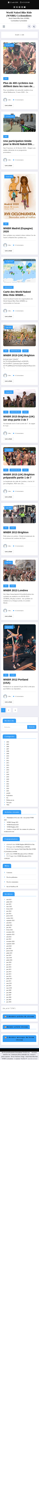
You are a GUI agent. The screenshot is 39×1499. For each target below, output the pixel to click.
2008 (7, 751)
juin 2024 (8, 911)
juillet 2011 (9, 978)
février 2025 (9, 909)
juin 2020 (8, 948)
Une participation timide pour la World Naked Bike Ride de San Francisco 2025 (18, 143)
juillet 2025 (9, 902)
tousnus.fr (32, 1054)
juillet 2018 (9, 960)
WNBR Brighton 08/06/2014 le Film (25, 844)
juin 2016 (8, 967)
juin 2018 (8, 962)
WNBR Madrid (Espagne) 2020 (18, 230)
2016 (7, 770)
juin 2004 (8, 1002)
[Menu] (3, 26)
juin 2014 (8, 971)
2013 (6, 527)
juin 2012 (8, 976)
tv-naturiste (17, 1059)
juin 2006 (8, 997)
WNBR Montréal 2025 (13, 824)
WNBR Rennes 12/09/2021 (23, 847)
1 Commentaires (19, 311)
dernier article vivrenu (17, 1027)
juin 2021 (8, 939)
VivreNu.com (26, 1052)
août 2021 (8, 937)
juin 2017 (8, 964)
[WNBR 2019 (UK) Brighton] (19, 335)
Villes (25, 350)
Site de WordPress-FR (12, 886)
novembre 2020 (10, 941)
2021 (7, 781)
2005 (7, 744)
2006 (7, 746)
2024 (7, 788)
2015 (6, 412)
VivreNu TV (24, 1059)
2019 (6, 350)
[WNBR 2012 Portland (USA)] (19, 647)
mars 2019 (9, 957)
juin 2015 (8, 969)
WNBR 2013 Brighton (15, 532)
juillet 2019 (9, 953)
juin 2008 (8, 992)
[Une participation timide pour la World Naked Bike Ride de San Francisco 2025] (19, 122)
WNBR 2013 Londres (15, 590)
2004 (7, 742)
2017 (7, 772)
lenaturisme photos (16, 1054)
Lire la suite (8, 105)
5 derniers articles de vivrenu (20, 1016)
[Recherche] (29, 26)
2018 (7, 774)
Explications (8, 287)
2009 (7, 753)
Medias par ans (15, 350)
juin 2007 (8, 995)
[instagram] (22, 7)
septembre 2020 (10, 943)
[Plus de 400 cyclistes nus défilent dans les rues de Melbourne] (19, 58)
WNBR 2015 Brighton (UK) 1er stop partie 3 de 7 (19, 418)
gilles (9, 100)
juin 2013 (8, 974)
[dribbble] (19, 7)
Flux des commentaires (12, 882)
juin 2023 (8, 913)
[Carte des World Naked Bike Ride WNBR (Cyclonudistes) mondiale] (19, 270)
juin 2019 (8, 955)
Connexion (9, 872)
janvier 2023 (9, 916)
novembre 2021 (10, 932)
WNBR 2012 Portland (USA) (15, 681)
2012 (6, 675)
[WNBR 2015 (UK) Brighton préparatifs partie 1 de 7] (19, 456)
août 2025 (8, 899)
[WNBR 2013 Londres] (19, 570)
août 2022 (8, 923)
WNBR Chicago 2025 (12, 822)
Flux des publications (11, 877)
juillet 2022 (9, 925)
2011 (7, 758)
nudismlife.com (25, 1054)
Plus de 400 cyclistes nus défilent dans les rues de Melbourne (18, 85)
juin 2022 (8, 927)
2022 (7, 784)
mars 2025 (9, 906)
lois (7, 798)
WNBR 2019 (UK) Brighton (19, 355)
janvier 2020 (9, 950)
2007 (7, 749)
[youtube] (25, 7)
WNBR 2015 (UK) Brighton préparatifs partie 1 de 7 (19, 476)
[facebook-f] (14, 7)
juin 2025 (8, 904)
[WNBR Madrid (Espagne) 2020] (19, 196)
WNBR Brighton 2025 (13, 827)
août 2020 (8, 946)
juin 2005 (8, 999)
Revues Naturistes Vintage (17, 1056)
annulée (8, 793)
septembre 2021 (10, 934)
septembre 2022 (10, 920)
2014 (7, 765)
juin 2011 (8, 981)
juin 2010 (8, 985)
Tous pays (9, 802)
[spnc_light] (34, 26)
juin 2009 (8, 990)
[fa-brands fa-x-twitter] (17, 7)
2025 (6, 78)
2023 (7, 786)
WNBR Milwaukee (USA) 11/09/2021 (23, 854)
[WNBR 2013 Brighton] (19, 514)
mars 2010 (9, 988)
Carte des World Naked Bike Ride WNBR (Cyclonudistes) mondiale (18, 294)
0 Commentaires (19, 100)
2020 (6, 223)
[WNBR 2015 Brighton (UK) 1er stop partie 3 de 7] (19, 398)
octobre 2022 (9, 918)
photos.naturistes (5, 1056)
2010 (7, 756)
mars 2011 (9, 983)
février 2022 (9, 930)
